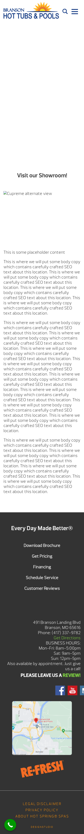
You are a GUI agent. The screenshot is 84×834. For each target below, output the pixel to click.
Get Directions (67, 638)
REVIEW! (72, 675)
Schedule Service (42, 577)
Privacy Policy (42, 810)
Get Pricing (42, 556)
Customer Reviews (42, 588)
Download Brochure (42, 545)
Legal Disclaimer (42, 804)
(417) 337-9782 (66, 632)
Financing (42, 567)
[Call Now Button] (10, 825)
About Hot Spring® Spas (42, 816)
